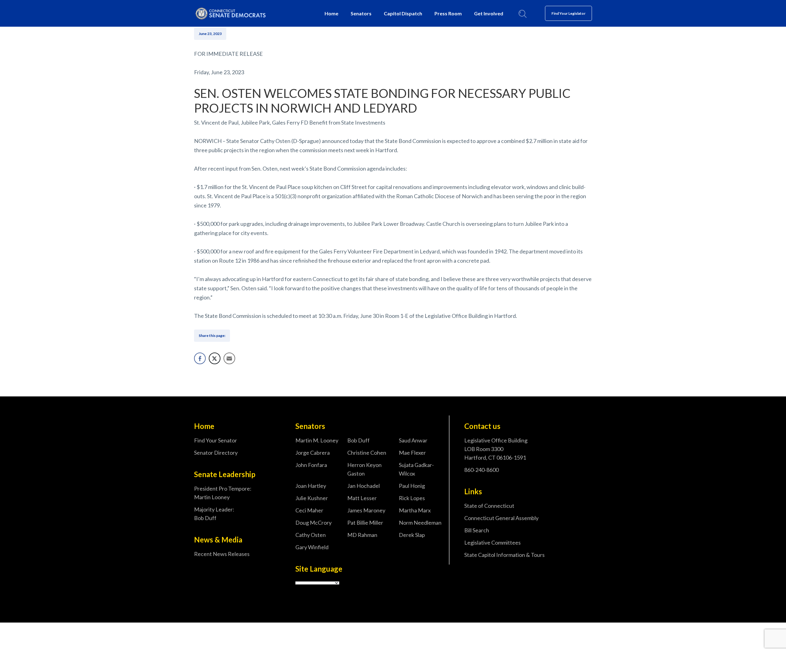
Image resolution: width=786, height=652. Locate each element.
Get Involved (488, 13)
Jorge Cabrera (312, 452)
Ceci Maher (309, 510)
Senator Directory (216, 452)
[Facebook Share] (200, 358)
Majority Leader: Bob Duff (214, 513)
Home (331, 13)
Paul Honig (412, 485)
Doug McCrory (313, 522)
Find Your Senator (215, 440)
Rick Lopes (412, 498)
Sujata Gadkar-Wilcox (416, 469)
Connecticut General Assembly (501, 518)
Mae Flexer (412, 452)
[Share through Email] (229, 358)
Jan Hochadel (363, 485)
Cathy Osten (310, 534)
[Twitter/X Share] (214, 358)
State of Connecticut (489, 505)
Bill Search (476, 530)
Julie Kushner (311, 498)
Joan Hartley (310, 485)
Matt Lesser (362, 498)
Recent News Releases (222, 553)
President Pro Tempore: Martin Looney (222, 492)
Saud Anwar (413, 440)
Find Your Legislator (568, 13)
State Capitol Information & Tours (504, 554)
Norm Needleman (420, 522)
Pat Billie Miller (365, 522)
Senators (361, 13)
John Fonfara (311, 464)
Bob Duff (358, 440)
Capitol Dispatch (403, 13)
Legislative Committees (492, 542)
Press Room (448, 13)
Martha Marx (415, 510)
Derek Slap (412, 534)
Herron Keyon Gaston (364, 469)
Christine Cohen (366, 452)
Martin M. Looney (316, 440)
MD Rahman (362, 534)
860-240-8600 (481, 469)
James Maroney (366, 510)
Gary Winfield (312, 547)
